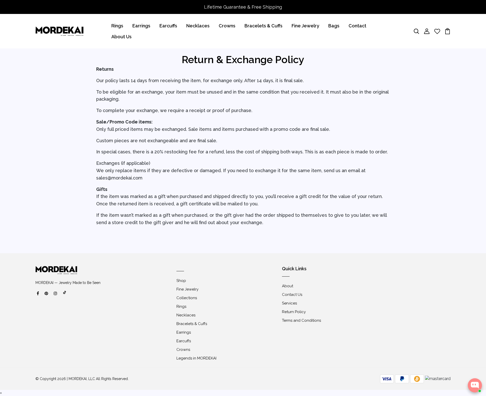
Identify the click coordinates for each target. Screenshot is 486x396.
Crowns (227, 25)
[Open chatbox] (475, 385)
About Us (121, 36)
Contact (357, 25)
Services (289, 303)
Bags (333, 25)
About (287, 286)
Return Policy (294, 312)
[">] (65, 295)
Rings (117, 25)
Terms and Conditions (301, 320)
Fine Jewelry (305, 25)
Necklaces (198, 25)
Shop (181, 280)
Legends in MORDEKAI (196, 358)
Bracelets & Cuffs (263, 25)
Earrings (141, 25)
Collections (186, 298)
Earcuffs (168, 25)
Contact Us (292, 294)
